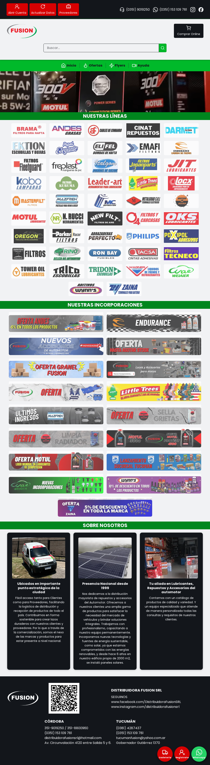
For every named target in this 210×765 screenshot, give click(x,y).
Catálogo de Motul (105, 92)
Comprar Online (188, 34)
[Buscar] (163, 48)
